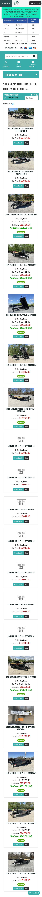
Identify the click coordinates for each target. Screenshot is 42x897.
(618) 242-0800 (30, 43)
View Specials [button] (35, 3)
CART (16, 48)
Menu (6, 3)
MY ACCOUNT (9, 48)
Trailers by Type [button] (14, 74)
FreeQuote (6, 66)
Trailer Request (32, 66)
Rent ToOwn (18, 66)
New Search (13, 97)
